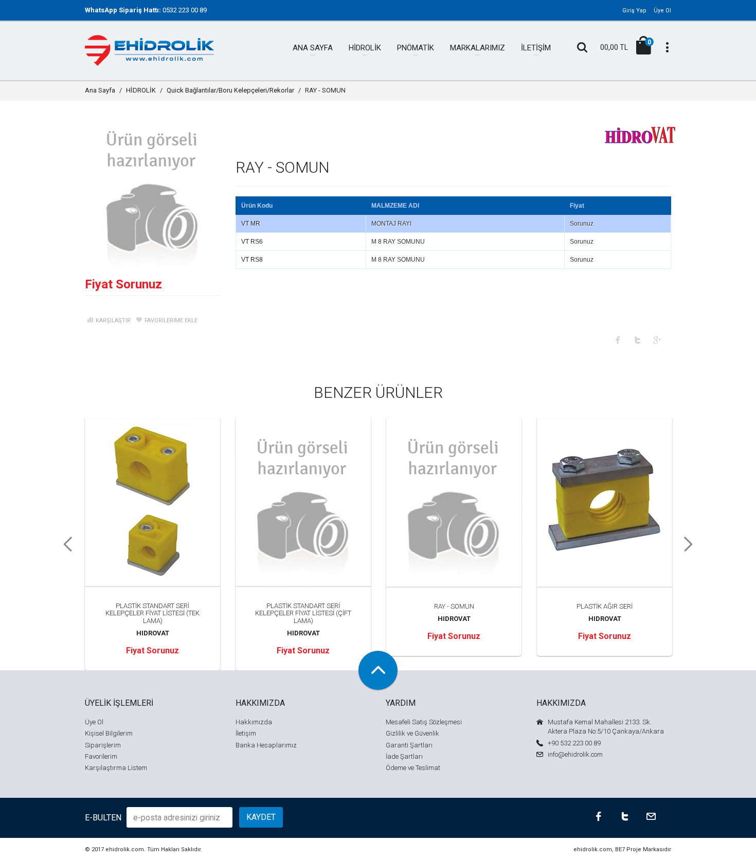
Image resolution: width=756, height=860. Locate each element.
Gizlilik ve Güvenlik (412, 733)
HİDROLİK (141, 90)
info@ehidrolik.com (575, 754)
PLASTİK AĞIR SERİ (605, 606)
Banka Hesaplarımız (266, 745)
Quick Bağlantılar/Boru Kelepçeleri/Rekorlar (230, 90)
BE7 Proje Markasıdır (643, 849)
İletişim (246, 733)
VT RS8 (252, 259)
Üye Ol (662, 10)
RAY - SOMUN (454, 606)
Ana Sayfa (100, 90)
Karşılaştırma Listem (116, 768)
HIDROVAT (152, 633)
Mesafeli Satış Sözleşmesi (424, 722)
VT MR (250, 223)
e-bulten (103, 817)
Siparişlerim (103, 745)
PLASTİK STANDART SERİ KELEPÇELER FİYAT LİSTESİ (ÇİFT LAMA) (303, 613)
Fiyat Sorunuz (123, 284)
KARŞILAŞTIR (113, 320)
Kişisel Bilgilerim (109, 733)
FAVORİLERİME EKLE (171, 320)
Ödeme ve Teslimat (413, 768)
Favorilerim (101, 756)
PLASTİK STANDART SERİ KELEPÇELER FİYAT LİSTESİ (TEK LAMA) (152, 613)
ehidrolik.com (124, 849)
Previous (64, 544)
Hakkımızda (254, 722)
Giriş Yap (634, 10)
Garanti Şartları (409, 745)
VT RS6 (252, 241)
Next (691, 544)
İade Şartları (404, 756)
